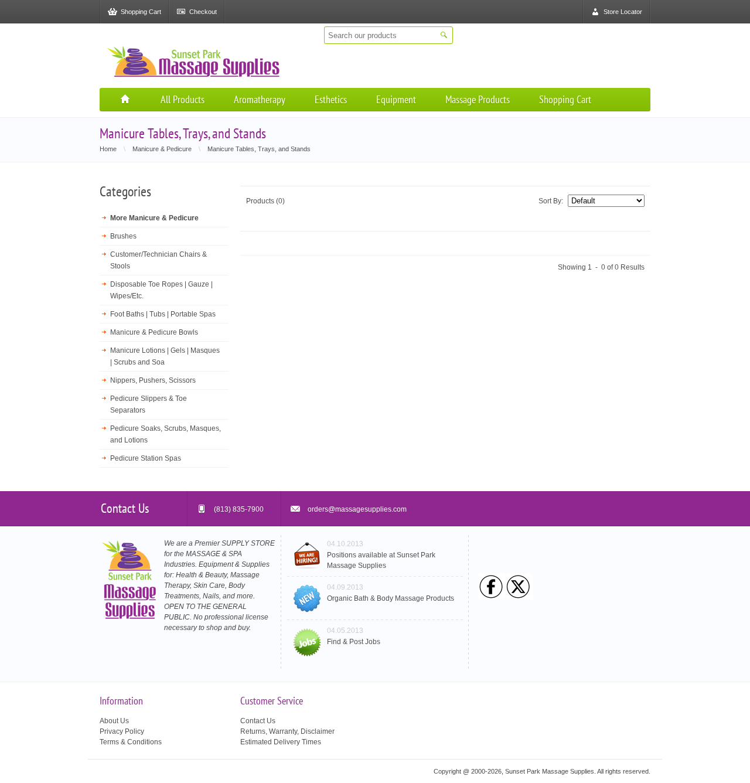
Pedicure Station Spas (145, 458)
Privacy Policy (122, 731)
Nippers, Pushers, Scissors (153, 380)
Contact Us (257, 721)
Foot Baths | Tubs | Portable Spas (163, 314)
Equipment (396, 99)
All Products (182, 99)
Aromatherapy (259, 99)
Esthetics (331, 99)
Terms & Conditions (131, 742)
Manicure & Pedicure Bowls (154, 332)
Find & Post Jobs (353, 642)
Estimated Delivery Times (280, 742)
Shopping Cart (565, 99)
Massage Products (477, 99)
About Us (114, 721)
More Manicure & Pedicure (154, 218)
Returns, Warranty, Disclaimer (287, 731)
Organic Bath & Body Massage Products (390, 598)
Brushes (123, 236)
